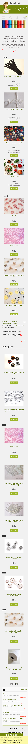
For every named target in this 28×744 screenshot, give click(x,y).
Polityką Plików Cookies (13, 739)
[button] (3, 17)
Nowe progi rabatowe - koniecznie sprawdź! (10, 322)
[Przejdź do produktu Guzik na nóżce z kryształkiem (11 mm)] (14, 620)
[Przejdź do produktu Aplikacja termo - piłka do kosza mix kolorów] (14, 361)
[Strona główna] (7, 7)
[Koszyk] (24, 17)
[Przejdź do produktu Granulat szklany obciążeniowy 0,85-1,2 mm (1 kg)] (14, 509)
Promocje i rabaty (20, 325)
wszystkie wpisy (23, 689)
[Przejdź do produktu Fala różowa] (14, 435)
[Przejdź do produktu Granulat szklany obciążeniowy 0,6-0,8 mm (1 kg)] (14, 472)
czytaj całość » (22, 341)
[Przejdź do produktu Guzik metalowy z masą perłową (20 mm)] (14, 583)
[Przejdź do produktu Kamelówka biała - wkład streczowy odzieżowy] (14, 657)
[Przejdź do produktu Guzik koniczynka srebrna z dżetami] (14, 546)
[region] (14, 24)
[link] (14, 24)
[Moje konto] (17, 17)
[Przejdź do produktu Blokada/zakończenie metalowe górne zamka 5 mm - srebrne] (14, 398)
